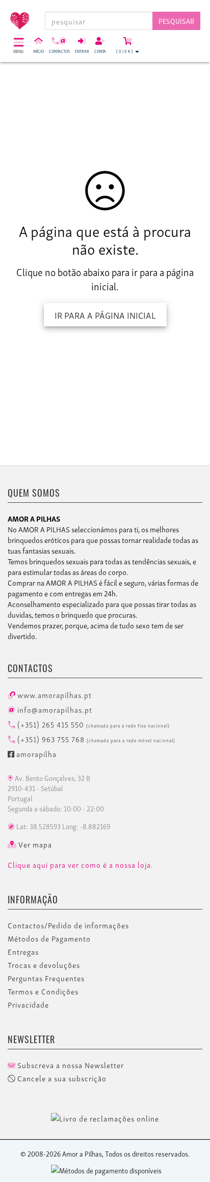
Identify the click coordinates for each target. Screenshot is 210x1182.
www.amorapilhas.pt (53, 694)
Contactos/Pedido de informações (68, 925)
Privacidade (28, 1004)
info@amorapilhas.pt (53, 709)
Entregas (23, 951)
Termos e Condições (43, 991)
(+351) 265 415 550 (92, 724)
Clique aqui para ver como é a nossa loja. (80, 864)
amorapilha (35, 753)
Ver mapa (34, 844)
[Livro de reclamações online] (105, 1116)
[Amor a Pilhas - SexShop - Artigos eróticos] (18, 16)
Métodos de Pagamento (49, 938)
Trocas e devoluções (44, 965)
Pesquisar (176, 20)
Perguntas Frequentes (46, 978)
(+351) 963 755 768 (95, 739)
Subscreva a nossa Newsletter (69, 1065)
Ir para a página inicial (105, 314)
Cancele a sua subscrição (61, 1078)
